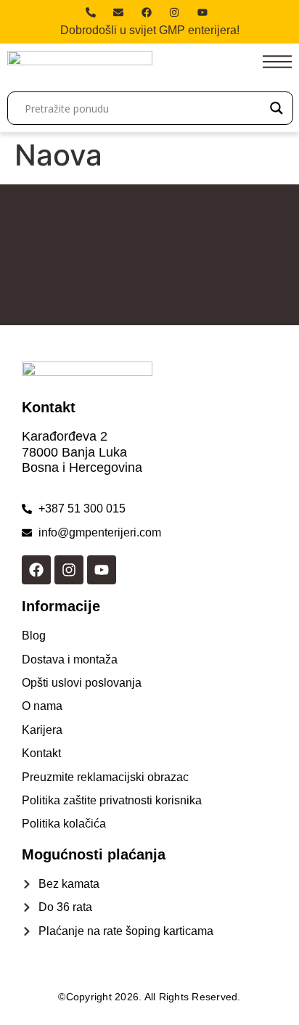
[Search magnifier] (276, 108)
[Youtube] (101, 569)
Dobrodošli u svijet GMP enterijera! (149, 30)
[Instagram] (68, 569)
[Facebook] (36, 569)
